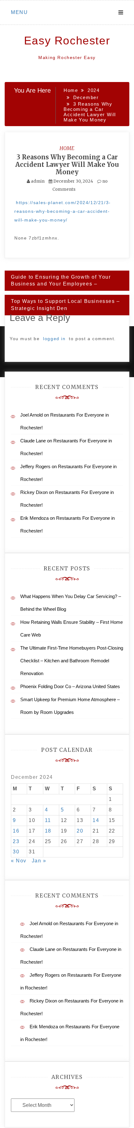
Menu (19, 12)
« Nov (18, 860)
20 (80, 830)
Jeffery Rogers (35, 466)
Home (67, 148)
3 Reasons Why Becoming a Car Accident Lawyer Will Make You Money (67, 164)
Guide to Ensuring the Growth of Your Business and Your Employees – (61, 280)
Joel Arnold (31, 415)
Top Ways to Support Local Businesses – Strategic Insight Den (65, 305)
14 (96, 820)
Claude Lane (33, 440)
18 (48, 830)
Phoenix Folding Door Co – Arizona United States (70, 686)
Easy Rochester (67, 40)
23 (16, 841)
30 (16, 851)
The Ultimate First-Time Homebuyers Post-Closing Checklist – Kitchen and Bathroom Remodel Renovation (71, 660)
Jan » (39, 860)
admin (38, 181)
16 (16, 830)
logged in (54, 338)
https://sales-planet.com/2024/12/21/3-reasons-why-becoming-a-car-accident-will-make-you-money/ (62, 211)
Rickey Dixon (34, 492)
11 (48, 820)
